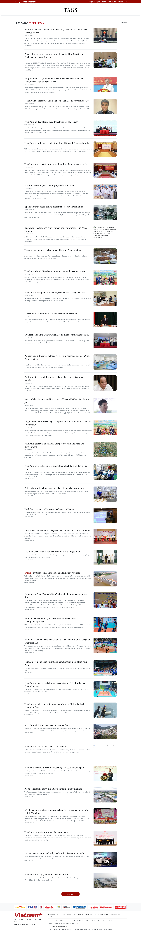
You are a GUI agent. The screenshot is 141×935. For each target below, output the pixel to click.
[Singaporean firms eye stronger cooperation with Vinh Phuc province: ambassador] (105, 427)
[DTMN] (106, 907)
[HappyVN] (20, 907)
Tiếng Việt (91, 1)
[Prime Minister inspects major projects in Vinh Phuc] (105, 191)
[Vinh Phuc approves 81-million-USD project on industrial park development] (105, 449)
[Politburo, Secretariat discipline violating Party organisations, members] (105, 383)
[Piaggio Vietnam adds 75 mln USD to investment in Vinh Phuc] (105, 794)
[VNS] (79, 907)
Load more (70, 894)
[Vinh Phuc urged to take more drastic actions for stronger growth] (105, 170)
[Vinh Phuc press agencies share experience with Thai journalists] (105, 298)
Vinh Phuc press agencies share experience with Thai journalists (54, 292)
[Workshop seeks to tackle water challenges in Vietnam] (105, 515)
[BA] (120, 907)
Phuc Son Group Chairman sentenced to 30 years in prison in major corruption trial (56, 31)
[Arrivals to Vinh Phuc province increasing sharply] (105, 731)
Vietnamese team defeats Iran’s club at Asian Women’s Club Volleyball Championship (57, 641)
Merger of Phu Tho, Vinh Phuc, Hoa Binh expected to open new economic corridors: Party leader (54, 80)
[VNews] (41, 907)
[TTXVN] (32, 907)
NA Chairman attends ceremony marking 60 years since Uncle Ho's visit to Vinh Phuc (56, 811)
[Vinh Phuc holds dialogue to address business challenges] (105, 128)
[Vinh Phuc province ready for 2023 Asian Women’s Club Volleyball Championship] (105, 689)
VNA (96, 914)
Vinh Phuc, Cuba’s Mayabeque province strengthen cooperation (54, 271)
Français (103, 1)
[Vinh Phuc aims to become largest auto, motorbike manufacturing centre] (105, 472)
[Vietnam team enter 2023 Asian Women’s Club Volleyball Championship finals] (105, 624)
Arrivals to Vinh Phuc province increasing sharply (48, 725)
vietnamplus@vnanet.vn (59, 926)
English (98, 1)
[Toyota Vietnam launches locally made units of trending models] (105, 859)
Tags (70, 9)
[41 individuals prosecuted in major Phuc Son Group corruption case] (105, 106)
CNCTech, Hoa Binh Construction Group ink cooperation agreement (56, 334)
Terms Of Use (66, 914)
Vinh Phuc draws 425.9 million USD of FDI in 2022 (47, 874)
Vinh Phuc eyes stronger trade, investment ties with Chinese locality (56, 143)
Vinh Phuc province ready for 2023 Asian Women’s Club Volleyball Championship (55, 684)
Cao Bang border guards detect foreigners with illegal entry (52, 551)
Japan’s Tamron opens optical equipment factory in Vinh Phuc (53, 206)
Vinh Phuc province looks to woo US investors (46, 746)
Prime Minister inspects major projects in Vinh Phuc (49, 185)
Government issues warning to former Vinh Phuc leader (50, 313)
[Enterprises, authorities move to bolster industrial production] (105, 494)
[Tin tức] (49, 907)
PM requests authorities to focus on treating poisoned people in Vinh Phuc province (57, 357)
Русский (120, 1)
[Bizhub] (66, 907)
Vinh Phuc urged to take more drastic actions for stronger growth (55, 164)
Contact (50, 916)
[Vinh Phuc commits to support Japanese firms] (105, 838)
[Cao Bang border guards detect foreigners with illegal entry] (105, 557)
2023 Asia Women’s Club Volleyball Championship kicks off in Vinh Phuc (55, 663)
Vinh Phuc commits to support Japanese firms (46, 832)
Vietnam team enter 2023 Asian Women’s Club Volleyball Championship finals (50, 620)
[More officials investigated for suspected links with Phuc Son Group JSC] (105, 405)
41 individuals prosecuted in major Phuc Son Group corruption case (56, 100)
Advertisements (115, 914)
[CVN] (93, 907)
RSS (74, 914)
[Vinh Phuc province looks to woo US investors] (105, 752)
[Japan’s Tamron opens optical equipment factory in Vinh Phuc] (105, 212)
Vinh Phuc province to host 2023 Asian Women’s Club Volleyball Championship (54, 706)
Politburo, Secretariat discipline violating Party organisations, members (53, 379)
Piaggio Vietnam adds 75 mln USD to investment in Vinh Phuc (53, 788)
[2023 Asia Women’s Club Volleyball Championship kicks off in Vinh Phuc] (105, 668)
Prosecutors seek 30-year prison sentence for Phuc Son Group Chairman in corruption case (53, 55)
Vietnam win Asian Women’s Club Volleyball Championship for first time (56, 595)
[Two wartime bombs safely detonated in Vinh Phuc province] (105, 256)
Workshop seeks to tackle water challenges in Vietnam (49, 509)
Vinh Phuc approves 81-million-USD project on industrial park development (54, 445)
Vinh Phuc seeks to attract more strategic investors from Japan (54, 767)
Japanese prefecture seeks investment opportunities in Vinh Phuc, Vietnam (55, 229)
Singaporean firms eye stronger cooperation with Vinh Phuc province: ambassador (57, 423)
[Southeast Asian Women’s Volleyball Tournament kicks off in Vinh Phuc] (105, 536)
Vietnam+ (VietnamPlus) (29, 1)
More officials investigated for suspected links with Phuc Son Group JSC (56, 401)
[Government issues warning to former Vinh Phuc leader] (105, 319)
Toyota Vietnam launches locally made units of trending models (54, 853)
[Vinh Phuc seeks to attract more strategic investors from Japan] (105, 773)
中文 (115, 1)
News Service (104, 914)
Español (110, 1)
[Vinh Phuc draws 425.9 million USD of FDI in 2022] (105, 880)
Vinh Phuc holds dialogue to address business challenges (51, 121)
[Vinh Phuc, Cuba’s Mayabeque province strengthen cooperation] (105, 277)
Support (80, 914)
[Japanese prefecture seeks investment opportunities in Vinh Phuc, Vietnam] (105, 234)
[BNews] (58, 907)
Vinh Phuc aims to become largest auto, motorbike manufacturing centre (55, 467)
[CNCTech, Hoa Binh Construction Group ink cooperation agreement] (105, 340)
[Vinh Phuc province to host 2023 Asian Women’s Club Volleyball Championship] (105, 710)
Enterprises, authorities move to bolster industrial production (54, 488)
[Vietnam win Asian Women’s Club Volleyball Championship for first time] (105, 600)
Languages (88, 914)
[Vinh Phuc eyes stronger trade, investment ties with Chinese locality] (105, 149)
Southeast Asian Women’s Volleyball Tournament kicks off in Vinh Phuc (57, 530)
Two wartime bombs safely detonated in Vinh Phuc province (52, 250)
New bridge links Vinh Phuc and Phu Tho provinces (56, 572)
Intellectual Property (54, 914)
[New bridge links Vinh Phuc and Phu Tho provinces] (105, 578)
